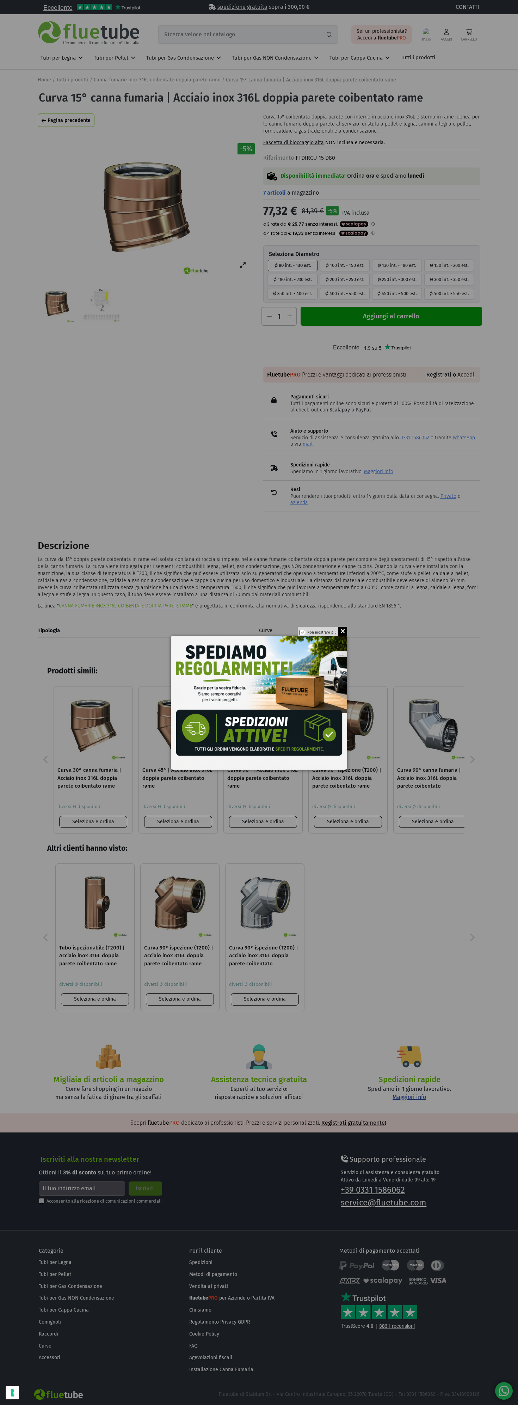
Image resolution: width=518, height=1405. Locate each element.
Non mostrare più (322, 632)
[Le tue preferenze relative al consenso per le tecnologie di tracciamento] (12, 1392)
